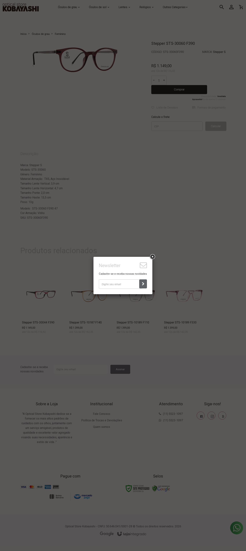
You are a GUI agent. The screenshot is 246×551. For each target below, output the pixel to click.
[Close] (152, 257)
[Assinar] (143, 283)
